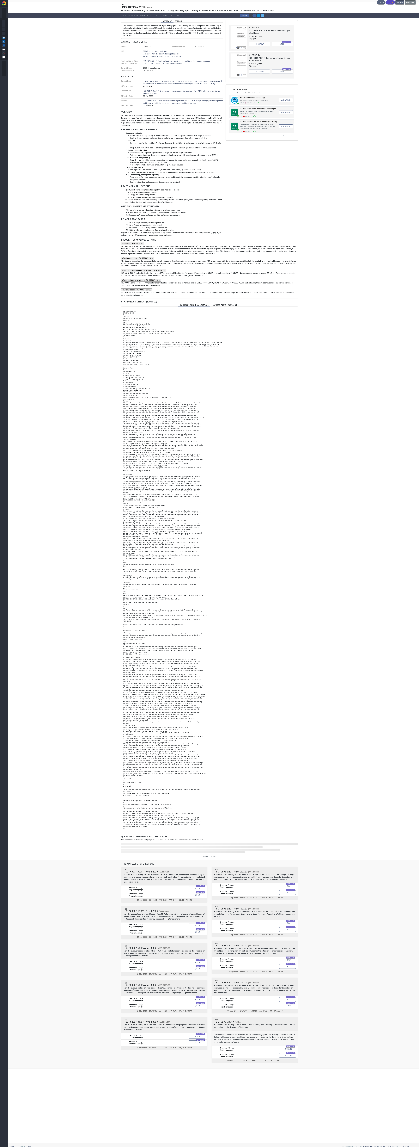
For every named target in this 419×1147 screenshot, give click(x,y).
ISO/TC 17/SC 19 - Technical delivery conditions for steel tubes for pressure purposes (176, 61)
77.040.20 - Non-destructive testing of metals (161, 54)
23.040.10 (144, 15)
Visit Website (286, 100)
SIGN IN (400, 2)
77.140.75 (163, 15)
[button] (244, 15)
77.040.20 (153, 15)
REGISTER (410, 2)
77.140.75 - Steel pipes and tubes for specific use (162, 56)
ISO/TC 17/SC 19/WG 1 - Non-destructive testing (162, 64)
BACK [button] (123, 15)
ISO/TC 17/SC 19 (176, 15)
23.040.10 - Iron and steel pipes (155, 51)
